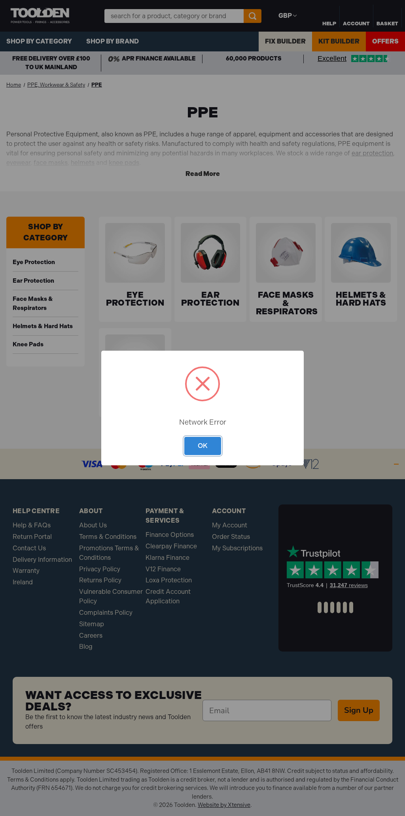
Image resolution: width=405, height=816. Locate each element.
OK (203, 446)
